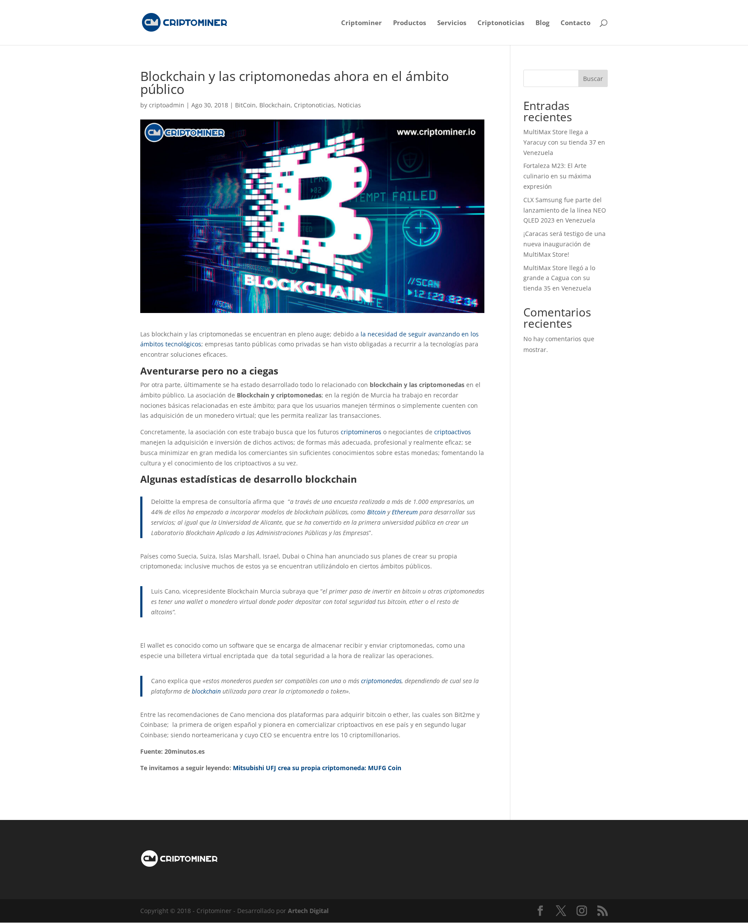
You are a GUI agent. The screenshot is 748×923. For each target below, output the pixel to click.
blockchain (206, 691)
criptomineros (361, 432)
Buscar (593, 78)
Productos (409, 23)
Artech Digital (308, 911)
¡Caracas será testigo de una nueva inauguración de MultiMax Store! (564, 243)
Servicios (451, 23)
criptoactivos (452, 432)
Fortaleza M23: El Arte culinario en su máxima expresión (557, 175)
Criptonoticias (500, 23)
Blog (542, 23)
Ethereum (405, 512)
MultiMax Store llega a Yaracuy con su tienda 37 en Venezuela (564, 142)
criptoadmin (166, 105)
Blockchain (274, 105)
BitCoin (245, 105)
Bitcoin (376, 512)
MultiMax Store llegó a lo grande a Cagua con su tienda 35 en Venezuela (559, 278)
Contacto (575, 23)
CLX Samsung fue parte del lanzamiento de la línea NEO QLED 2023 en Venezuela (564, 210)
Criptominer (361, 23)
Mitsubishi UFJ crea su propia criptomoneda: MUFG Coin (317, 768)
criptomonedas (381, 681)
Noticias (349, 105)
